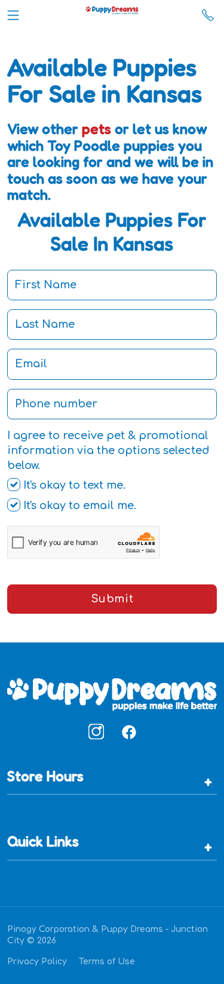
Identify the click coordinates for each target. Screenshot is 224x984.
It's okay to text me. (72, 485)
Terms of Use (107, 961)
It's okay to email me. (78, 505)
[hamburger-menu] (13, 12)
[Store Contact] (208, 12)
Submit (112, 599)
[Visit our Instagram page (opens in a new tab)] (96, 731)
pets (96, 129)
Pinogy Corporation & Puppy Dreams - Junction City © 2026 (107, 935)
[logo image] (112, 12)
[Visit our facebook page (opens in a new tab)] (128, 731)
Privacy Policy (37, 961)
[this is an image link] (112, 693)
